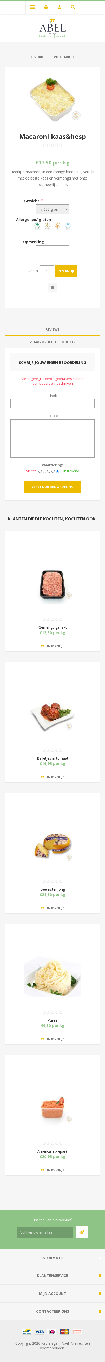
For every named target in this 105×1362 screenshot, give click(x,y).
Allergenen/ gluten (33, 219)
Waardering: (52, 465)
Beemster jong (52, 889)
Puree (52, 1020)
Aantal (33, 270)
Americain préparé (52, 1151)
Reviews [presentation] (53, 329)
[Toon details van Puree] (52, 957)
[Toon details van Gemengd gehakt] (52, 564)
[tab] (52, 329)
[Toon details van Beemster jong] (52, 826)
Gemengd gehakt (52, 627)
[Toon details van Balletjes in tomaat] (52, 695)
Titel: (52, 395)
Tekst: (52, 415)
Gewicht (31, 200)
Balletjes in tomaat (52, 758)
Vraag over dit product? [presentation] (53, 342)
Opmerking (33, 241)
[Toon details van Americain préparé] (52, 1088)
